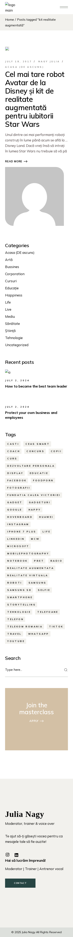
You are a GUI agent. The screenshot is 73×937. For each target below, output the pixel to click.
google (14, 509)
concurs (35, 451)
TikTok (56, 626)
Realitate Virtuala (27, 575)
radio (56, 560)
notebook (17, 560)
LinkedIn (16, 538)
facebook (17, 480)
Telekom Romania (25, 626)
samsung (37, 582)
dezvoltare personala (31, 465)
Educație (12, 288)
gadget (14, 502)
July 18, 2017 (18, 61)
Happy (35, 509)
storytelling (21, 604)
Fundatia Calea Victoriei (34, 495)
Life (8, 302)
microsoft (18, 546)
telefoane (47, 612)
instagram (18, 524)
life (46, 531)
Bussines (12, 267)
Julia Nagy (28, 932)
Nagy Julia (49, 61)
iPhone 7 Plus (21, 531)
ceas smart (38, 444)
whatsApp (38, 633)
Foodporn (43, 480)
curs (12, 458)
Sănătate (12, 323)
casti (13, 444)
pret (39, 560)
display (15, 473)
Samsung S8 (19, 590)
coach (13, 451)
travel (14, 633)
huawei (46, 517)
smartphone (20, 597)
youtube (16, 641)
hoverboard (20, 517)
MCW (35, 538)
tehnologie (19, 612)
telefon (15, 619)
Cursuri (11, 281)
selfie (44, 590)
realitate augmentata (30, 568)
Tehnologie (14, 338)
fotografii (18, 487)
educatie (39, 473)
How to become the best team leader (36, 386)
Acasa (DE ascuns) (24, 67)
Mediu (10, 316)
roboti (14, 582)
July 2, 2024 (17, 380)
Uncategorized (16, 345)
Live (8, 309)
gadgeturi (40, 502)
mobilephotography (28, 553)
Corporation (15, 274)
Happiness (13, 295)
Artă (9, 259)
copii (56, 451)
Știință (10, 330)
